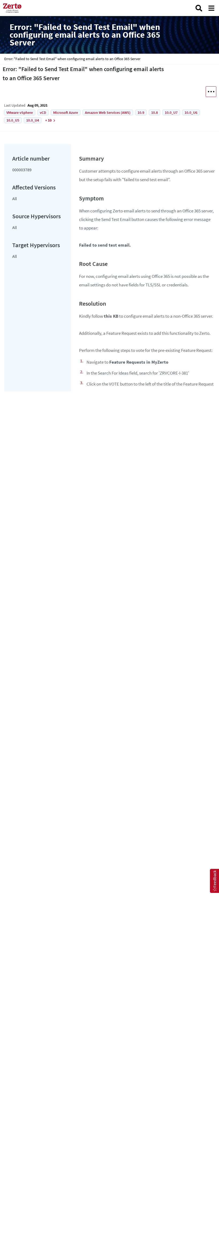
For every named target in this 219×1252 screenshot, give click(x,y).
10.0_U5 (12, 120)
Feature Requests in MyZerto (138, 362)
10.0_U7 (171, 112)
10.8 (154, 112)
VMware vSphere (19, 112)
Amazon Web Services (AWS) (108, 112)
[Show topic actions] (211, 91)
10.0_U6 (191, 112)
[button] (214, 881)
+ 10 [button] (48, 120)
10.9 (141, 112)
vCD (43, 112)
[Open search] (199, 8)
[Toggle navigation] (211, 8)
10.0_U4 (32, 120)
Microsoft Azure (65, 112)
